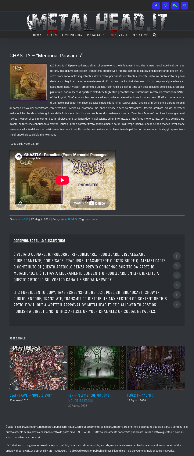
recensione (91, 219)
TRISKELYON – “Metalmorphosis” (151, 395)
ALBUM (69, 219)
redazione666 (20, 219)
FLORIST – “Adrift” (81, 395)
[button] (154, 34)
